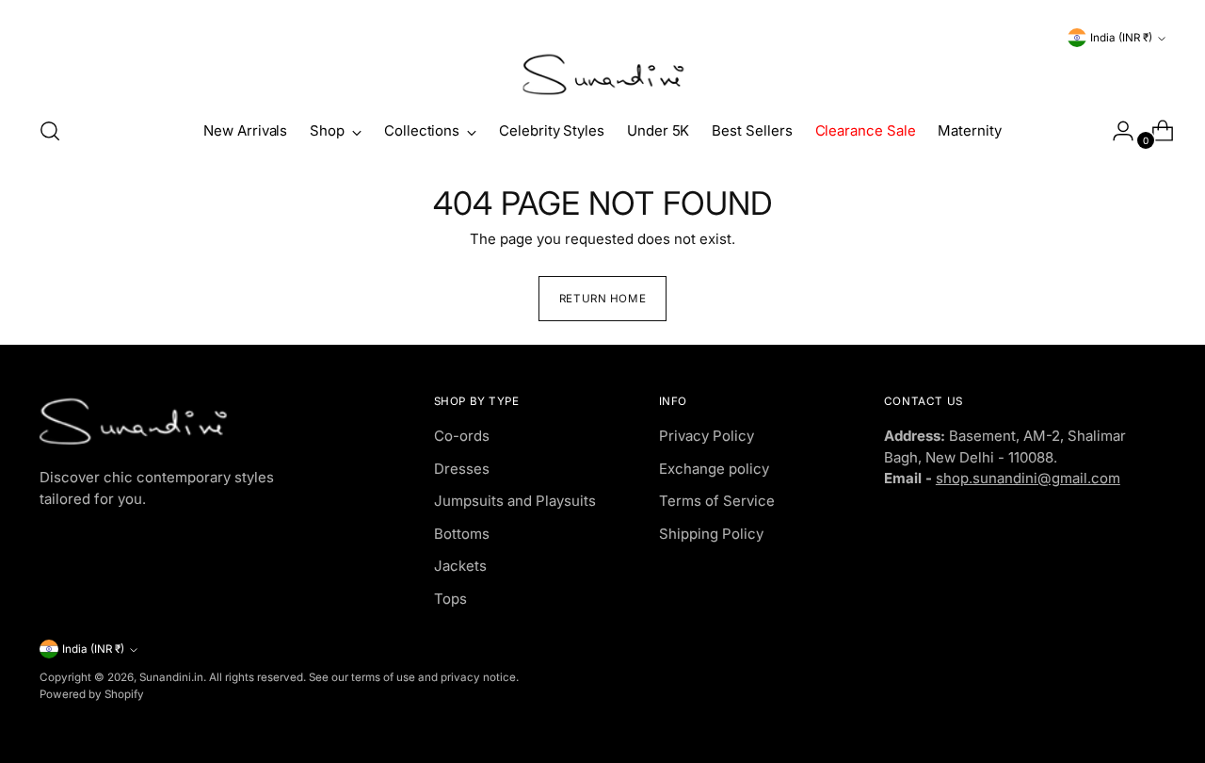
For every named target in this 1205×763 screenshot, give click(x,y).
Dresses (462, 469)
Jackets (460, 566)
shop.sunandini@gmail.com (1028, 478)
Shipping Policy (711, 534)
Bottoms (462, 534)
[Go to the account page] (1115, 131)
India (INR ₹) (1121, 37)
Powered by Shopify (92, 694)
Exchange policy (714, 469)
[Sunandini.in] (602, 75)
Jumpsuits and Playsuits (515, 501)
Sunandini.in (171, 677)
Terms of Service (717, 501)
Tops (450, 599)
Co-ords (462, 436)
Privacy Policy (706, 436)
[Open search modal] (50, 131)
